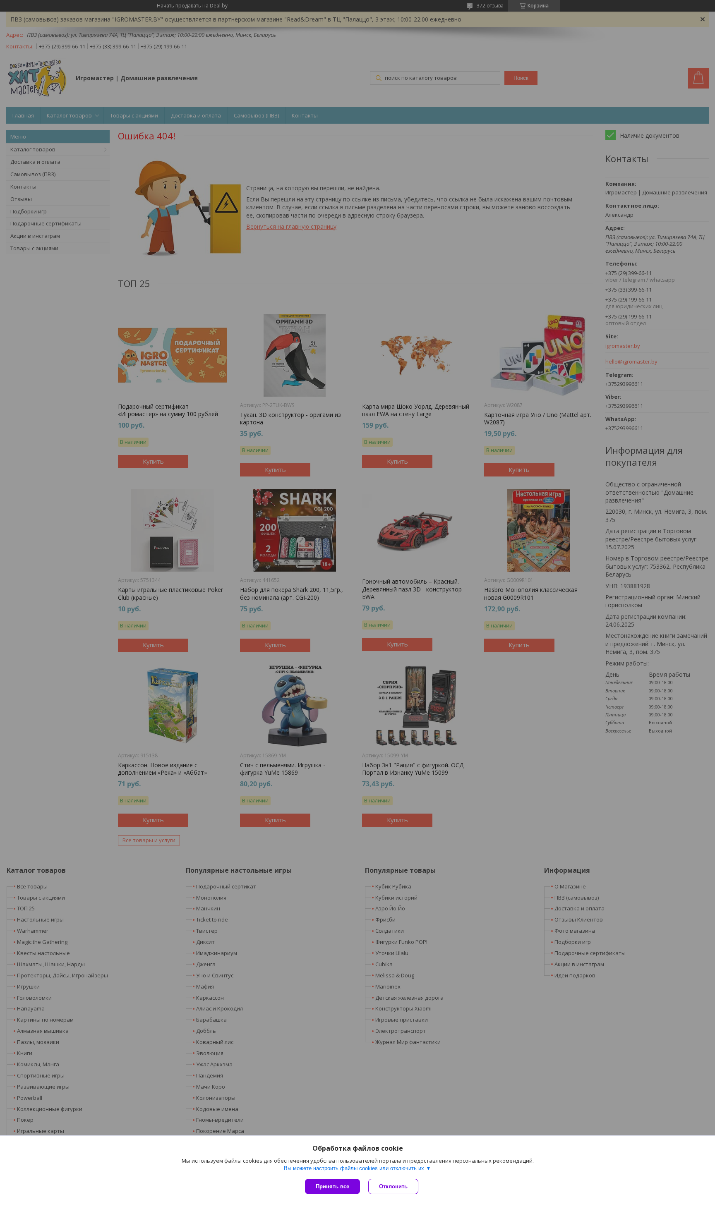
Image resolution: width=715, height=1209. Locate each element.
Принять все (332, 1186)
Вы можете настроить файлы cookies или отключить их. (355, 1168)
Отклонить (393, 1186)
